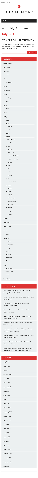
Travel (33, 52)
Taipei (7, 234)
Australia (6, 71)
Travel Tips (7, 279)
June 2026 (7, 366)
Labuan (8, 133)
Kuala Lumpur (10, 130)
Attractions (7, 67)
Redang (10, 214)
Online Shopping (10, 271)
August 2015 (7, 428)
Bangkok (8, 241)
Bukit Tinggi (11, 152)
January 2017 (8, 416)
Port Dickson (11, 143)
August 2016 (7, 420)
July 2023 (6, 391)
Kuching (10, 188)
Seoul (7, 108)
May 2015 (6, 441)
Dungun (10, 211)
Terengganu (9, 207)
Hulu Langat (11, 198)
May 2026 (6, 370)
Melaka (8, 136)
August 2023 (7, 387)
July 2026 (6, 362)
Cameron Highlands (13, 156)
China (5, 79)
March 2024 (7, 383)
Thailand (6, 238)
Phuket (8, 261)
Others (5, 218)
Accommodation (8, 63)
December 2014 (8, 462)
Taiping (10, 175)
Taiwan (6, 231)
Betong (8, 248)
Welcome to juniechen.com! (18, 40)
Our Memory (18, 12)
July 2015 (6, 433)
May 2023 (6, 399)
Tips (29, 52)
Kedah (7, 123)
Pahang (8, 146)
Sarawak (8, 185)
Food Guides (9, 268)
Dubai (5, 86)
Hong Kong (7, 90)
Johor (7, 120)
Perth (7, 74)
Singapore (7, 222)
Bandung (8, 98)
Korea (5, 105)
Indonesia (6, 94)
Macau (5, 112)
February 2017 (8, 412)
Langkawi (10, 126)
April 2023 (6, 403)
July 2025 (6, 378)
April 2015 (6, 445)
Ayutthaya (10, 244)
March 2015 (7, 449)
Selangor (8, 191)
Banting (10, 194)
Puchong (10, 204)
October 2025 (8, 374)
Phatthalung (9, 257)
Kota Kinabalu (12, 181)
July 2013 (6, 466)
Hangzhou (9, 82)
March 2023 (7, 408)
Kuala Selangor (12, 201)
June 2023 (7, 395)
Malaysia (6, 117)
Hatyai (7, 251)
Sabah (7, 178)
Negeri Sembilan (10, 139)
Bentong (10, 149)
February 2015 (8, 453)
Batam (7, 101)
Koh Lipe (8, 254)
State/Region (7, 226)
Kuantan (10, 162)
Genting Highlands (13, 159)
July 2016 (6, 424)
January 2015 (8, 458)
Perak (7, 168)
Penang (8, 165)
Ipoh (9, 172)
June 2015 (7, 437)
